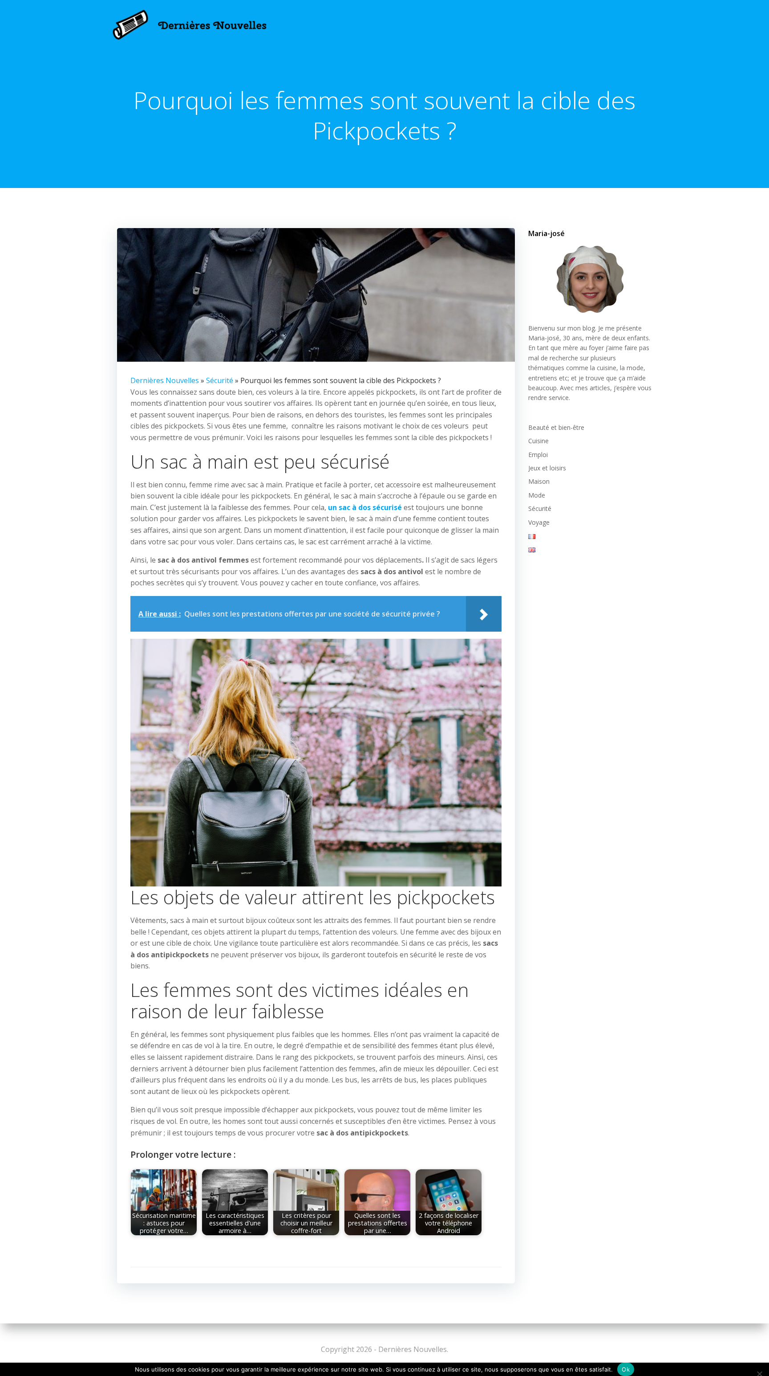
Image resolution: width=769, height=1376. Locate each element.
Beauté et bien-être (556, 427)
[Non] (759, 1372)
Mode (536, 495)
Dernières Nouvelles (164, 380)
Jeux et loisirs (547, 468)
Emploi (538, 454)
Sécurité (219, 380)
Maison (539, 481)
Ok (626, 1369)
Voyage (539, 522)
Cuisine (538, 441)
